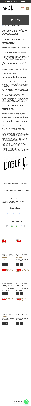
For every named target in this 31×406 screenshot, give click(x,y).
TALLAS (3, 264)
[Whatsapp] (26, 401)
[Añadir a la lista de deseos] (6, 264)
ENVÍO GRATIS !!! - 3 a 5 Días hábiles (15, 1)
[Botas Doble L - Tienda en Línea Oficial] (8, 8)
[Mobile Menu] (27, 8)
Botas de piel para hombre (7, 254)
